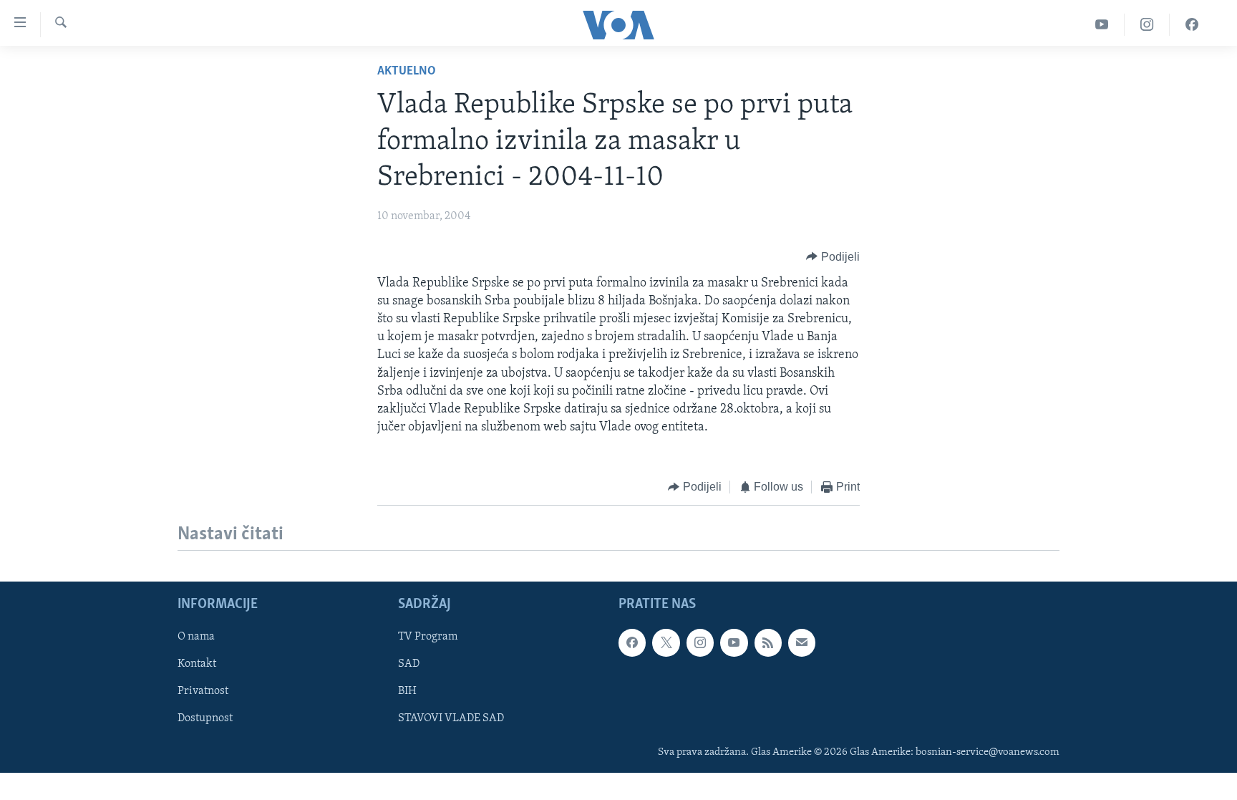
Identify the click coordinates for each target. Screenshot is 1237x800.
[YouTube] (1102, 25)
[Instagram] (1147, 25)
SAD (408, 664)
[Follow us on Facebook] (632, 642)
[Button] (833, 257)
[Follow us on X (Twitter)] (665, 642)
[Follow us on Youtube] (733, 642)
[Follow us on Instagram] (700, 642)
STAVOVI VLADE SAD (451, 718)
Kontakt (197, 664)
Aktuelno (406, 71)
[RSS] (768, 642)
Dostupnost (205, 718)
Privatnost (203, 691)
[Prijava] (801, 642)
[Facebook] (1192, 25)
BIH (407, 691)
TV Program (427, 636)
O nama (196, 636)
